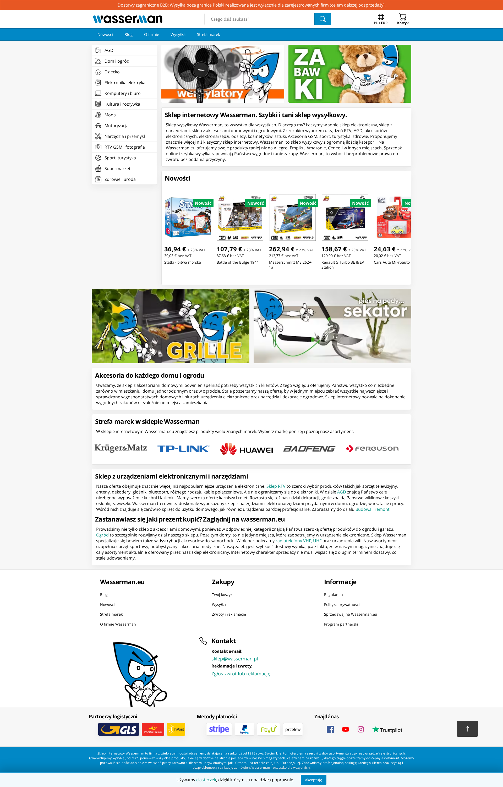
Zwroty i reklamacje (229, 614)
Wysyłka (178, 34)
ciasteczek (206, 780)
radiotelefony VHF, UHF (298, 541)
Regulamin (333, 594)
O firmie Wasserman (118, 624)
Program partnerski (341, 624)
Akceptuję (313, 779)
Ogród (102, 535)
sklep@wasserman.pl (234, 658)
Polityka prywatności (342, 604)
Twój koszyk (222, 594)
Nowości (105, 34)
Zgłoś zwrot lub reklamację (240, 673)
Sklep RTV (276, 486)
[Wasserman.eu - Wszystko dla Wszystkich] (128, 19)
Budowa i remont (373, 509)
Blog (128, 34)
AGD (341, 492)
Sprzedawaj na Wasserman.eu (350, 614)
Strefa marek (208, 34)
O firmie (151, 34)
